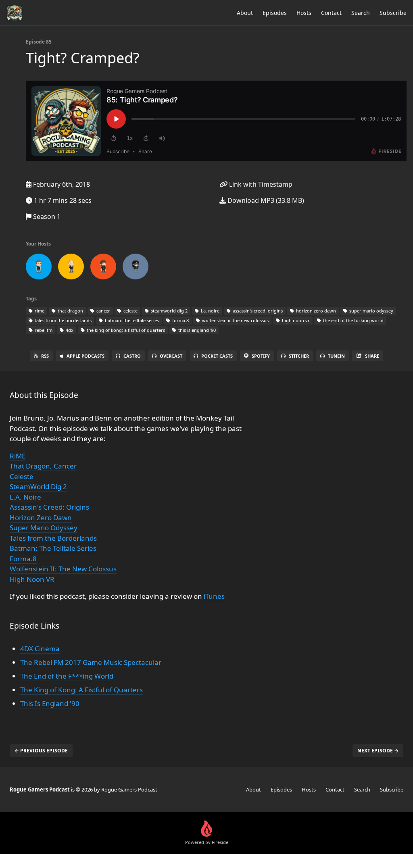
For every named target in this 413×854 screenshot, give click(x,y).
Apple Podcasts (85, 356)
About (245, 13)
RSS (45, 356)
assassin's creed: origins (257, 311)
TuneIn (336, 356)
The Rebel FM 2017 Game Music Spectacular (90, 662)
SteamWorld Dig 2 (38, 486)
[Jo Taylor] (135, 268)
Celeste (21, 476)
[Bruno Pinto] (39, 268)
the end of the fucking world (353, 320)
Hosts (303, 13)
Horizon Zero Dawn (41, 517)
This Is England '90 (49, 703)
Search (360, 13)
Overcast (171, 356)
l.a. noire (209, 311)
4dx (69, 330)
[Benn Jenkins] (103, 268)
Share (372, 356)
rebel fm (42, 330)
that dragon (69, 311)
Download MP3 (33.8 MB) (265, 200)
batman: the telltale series (131, 320)
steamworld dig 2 (169, 311)
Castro (132, 356)
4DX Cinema (40, 648)
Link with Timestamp (259, 184)
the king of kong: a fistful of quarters (125, 330)
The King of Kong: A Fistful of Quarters (81, 689)
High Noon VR (32, 579)
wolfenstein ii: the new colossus (235, 320)
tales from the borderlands (62, 320)
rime (38, 311)
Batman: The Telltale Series (53, 548)
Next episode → (377, 750)
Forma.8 (23, 558)
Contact (331, 13)
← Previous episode (41, 750)
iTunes (214, 596)
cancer (102, 311)
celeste (130, 311)
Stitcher (299, 356)
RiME (17, 455)
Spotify (261, 356)
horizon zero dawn (315, 311)
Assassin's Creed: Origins (49, 507)
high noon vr (295, 320)
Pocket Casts (217, 356)
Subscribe (393, 13)
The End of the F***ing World (66, 676)
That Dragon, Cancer (43, 466)
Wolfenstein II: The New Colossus (63, 568)
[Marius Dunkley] (71, 268)
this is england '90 (196, 330)
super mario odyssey (370, 311)
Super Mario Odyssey (43, 527)
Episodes (275, 13)
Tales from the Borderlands (53, 538)
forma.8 (180, 320)
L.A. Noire (25, 497)
